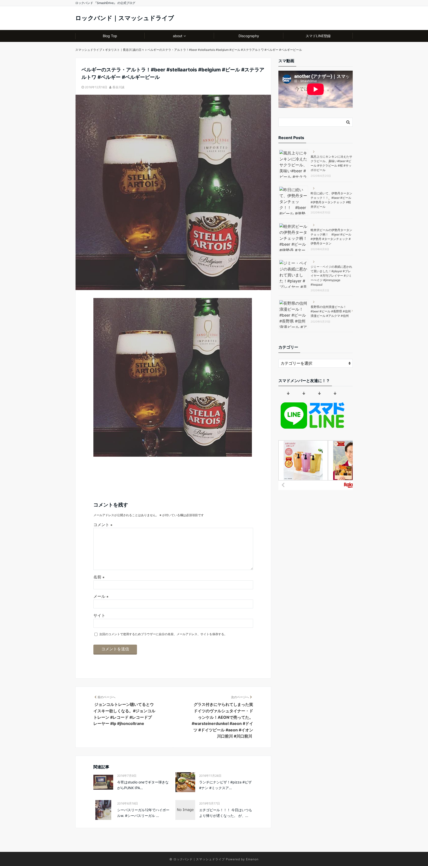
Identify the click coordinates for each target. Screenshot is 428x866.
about (177, 36)
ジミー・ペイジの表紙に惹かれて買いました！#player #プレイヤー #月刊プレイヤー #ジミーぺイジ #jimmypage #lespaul (331, 275)
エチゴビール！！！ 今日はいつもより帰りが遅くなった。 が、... (225, 812)
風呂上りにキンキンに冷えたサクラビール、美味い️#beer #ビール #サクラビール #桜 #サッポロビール (331, 163)
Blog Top (110, 36)
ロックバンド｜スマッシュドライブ (124, 18)
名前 (99, 576)
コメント (102, 524)
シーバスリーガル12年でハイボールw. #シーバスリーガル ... (143, 812)
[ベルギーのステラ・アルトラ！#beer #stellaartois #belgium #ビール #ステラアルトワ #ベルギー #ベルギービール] (172, 455)
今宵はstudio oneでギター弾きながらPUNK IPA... (143, 785)
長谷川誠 (118, 87)
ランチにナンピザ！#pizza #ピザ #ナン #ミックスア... (225, 785)
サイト (99, 615)
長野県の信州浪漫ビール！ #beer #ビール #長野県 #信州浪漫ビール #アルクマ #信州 (331, 311)
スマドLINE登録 (318, 36)
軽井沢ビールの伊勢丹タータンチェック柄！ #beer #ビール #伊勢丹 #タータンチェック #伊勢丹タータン (331, 236)
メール (100, 596)
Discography (249, 36)
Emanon (252, 859)
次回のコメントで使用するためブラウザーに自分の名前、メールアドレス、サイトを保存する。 (163, 634)
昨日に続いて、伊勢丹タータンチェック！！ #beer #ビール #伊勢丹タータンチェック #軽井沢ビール (331, 200)
